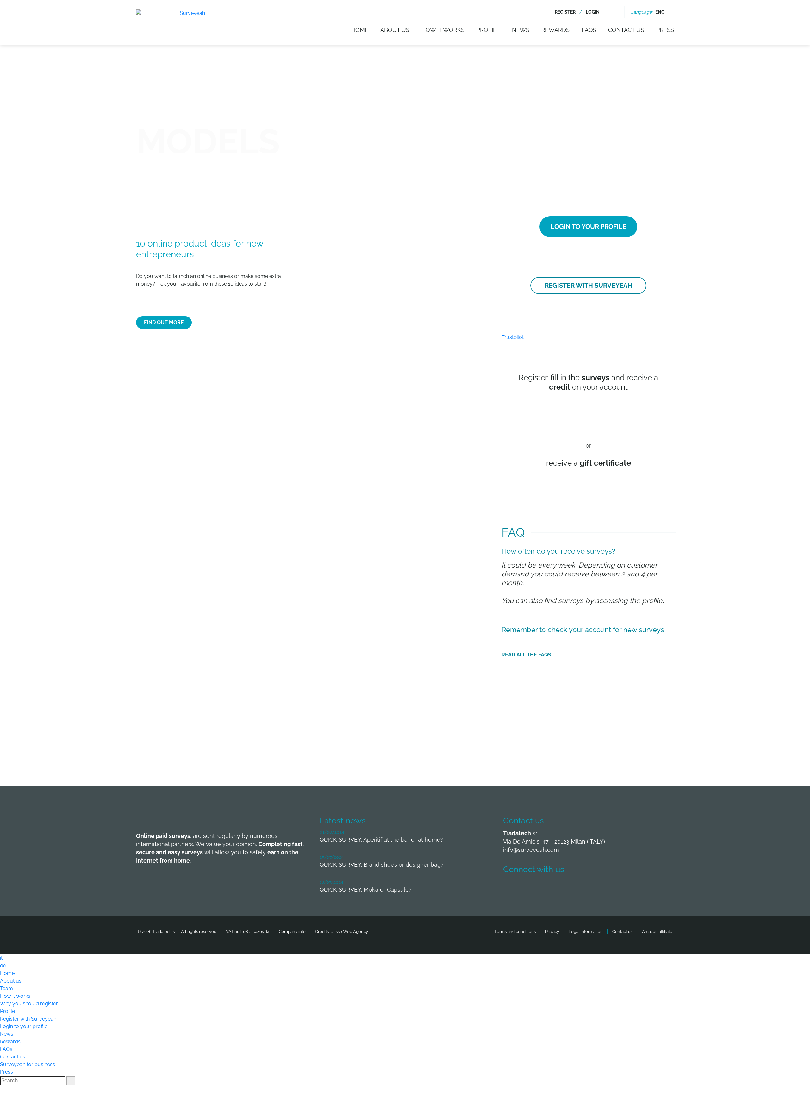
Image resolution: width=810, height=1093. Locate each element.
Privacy (552, 931)
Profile (488, 30)
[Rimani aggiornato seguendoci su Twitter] (535, 888)
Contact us (626, 30)
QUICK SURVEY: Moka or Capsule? (366, 889)
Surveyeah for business (27, 1064)
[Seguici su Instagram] (581, 888)
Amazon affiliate (657, 931)
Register (565, 12)
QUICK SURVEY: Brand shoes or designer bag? (382, 864)
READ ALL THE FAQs (526, 655)
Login (593, 12)
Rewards (555, 30)
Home (359, 30)
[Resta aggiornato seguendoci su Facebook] (511, 888)
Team (6, 988)
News (520, 30)
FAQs (589, 30)
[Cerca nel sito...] (614, 12)
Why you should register (29, 1004)
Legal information (586, 931)
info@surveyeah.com (531, 849)
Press (665, 30)
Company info (292, 931)
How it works (442, 30)
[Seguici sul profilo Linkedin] (558, 888)
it (1, 958)
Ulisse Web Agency (349, 931)
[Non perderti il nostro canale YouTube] (605, 888)
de (3, 966)
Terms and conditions (515, 931)
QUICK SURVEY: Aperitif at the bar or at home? (381, 839)
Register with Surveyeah (588, 285)
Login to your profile (588, 226)
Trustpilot (513, 337)
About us (394, 30)
